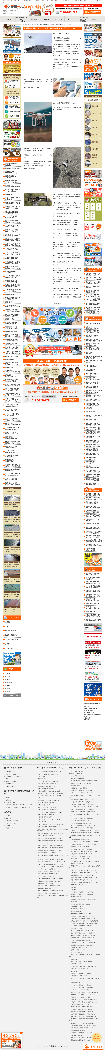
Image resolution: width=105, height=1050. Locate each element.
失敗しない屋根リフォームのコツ (92, 327)
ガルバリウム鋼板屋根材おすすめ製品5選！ (93, 299)
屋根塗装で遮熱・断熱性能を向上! (93, 466)
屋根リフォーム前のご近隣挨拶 (46, 788)
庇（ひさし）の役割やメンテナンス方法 (12, 446)
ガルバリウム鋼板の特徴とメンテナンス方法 (12, 419)
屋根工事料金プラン (43, 779)
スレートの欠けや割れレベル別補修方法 (92, 365)
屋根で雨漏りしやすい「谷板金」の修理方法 (11, 340)
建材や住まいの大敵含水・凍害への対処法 (11, 327)
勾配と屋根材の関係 (11, 331)
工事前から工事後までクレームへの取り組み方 (93, 507)
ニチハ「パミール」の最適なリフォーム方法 (82, 792)
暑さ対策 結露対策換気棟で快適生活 (11, 323)
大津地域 (7, 673)
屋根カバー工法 (96, 113)
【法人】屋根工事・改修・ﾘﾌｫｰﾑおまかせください (94, 615)
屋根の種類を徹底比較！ (90, 353)
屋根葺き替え (95, 106)
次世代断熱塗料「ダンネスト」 (90, 462)
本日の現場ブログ (10, 802)
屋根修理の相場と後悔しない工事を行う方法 (92, 331)
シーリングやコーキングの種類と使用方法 (12, 276)
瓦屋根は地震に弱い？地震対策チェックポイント (94, 445)
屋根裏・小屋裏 (10, 319)
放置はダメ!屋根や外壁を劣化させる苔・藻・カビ (12, 385)
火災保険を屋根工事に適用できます (47, 809)
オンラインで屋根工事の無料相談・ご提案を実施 (93, 494)
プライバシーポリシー (11, 639)
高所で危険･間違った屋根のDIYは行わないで (82, 938)
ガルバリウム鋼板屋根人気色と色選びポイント (93, 295)
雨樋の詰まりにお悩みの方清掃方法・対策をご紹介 (94, 591)
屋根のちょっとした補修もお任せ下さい (48, 786)
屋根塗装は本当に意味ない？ (10, 176)
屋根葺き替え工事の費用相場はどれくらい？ (93, 335)
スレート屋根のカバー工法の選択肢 (94, 361)
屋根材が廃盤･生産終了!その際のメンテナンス (12, 389)
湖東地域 (7, 685)
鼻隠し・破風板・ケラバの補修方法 (12, 198)
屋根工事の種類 (93, 100)
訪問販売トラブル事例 (92, 523)
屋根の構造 (8, 194)
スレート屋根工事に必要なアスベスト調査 (81, 925)
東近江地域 (8, 682)
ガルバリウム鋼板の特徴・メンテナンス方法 (82, 930)
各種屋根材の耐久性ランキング (79, 976)
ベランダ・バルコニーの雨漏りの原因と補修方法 (12, 244)
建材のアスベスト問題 (11, 356)
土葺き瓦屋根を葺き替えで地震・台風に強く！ (12, 258)
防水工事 (94, 135)
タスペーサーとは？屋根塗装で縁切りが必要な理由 (84, 870)
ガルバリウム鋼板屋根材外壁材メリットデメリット (94, 308)
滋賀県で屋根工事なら (11, 635)
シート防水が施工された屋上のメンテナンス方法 (12, 226)
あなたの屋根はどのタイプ (77, 776)
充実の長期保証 (10, 783)
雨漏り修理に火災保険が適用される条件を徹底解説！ (84, 1040)
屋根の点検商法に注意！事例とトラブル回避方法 (93, 528)
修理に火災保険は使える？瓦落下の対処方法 (94, 432)
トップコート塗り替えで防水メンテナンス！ (12, 479)
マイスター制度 (10, 786)
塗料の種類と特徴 (92, 637)
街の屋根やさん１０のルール (13, 776)
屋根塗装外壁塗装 (94, 156)
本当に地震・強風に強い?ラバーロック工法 (13, 290)
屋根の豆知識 (9, 367)
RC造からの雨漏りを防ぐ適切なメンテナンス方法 (12, 442)
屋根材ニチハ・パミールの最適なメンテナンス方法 (94, 391)
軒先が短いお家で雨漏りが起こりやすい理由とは (12, 347)
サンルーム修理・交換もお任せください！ (93, 578)
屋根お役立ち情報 (91, 419)
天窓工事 (94, 163)
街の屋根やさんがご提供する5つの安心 (21, 19)
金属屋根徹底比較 (75, 982)
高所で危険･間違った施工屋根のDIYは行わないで (12, 428)
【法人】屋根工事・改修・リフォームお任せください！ (52, 824)
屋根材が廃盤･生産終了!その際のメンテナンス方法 (84, 877)
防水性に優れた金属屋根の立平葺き (80, 990)
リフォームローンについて (45, 843)
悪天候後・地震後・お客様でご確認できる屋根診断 (84, 780)
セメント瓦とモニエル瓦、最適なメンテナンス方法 (84, 851)
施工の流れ (58, 19)
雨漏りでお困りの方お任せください (47, 783)
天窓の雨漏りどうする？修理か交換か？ (12, 456)
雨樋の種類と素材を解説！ (45, 888)
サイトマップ (9, 648)
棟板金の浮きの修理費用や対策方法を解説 (12, 190)
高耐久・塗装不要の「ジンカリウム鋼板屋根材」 (83, 933)
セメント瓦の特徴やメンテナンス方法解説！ (12, 249)
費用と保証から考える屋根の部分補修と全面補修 (50, 847)
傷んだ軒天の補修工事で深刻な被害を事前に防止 (12, 212)
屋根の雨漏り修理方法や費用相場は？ (12, 437)
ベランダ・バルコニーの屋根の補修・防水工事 (50, 812)
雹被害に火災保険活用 (76, 1035)
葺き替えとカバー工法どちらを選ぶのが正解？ (93, 348)
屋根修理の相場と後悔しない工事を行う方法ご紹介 (51, 833)
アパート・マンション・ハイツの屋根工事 (49, 819)
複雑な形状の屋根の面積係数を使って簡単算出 (12, 298)
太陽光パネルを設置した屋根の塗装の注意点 (93, 382)
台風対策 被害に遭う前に (44, 805)
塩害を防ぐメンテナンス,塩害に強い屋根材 (12, 380)
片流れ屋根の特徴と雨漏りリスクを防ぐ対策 (12, 306)
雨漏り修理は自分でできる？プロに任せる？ (12, 181)
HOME (25, 24)
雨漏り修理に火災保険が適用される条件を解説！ (93, 475)
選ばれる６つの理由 (11, 774)
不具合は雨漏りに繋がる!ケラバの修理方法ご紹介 (12, 203)
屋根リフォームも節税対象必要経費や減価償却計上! (94, 620)
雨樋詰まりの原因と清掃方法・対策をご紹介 (49, 881)
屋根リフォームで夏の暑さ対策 (46, 814)
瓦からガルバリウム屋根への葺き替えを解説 (93, 282)
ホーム (9, 19)
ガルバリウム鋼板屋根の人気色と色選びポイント (83, 825)
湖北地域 (7, 692)
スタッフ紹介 (9, 626)
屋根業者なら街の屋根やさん (13, 820)
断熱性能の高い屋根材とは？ (10, 460)
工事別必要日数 (90, 411)
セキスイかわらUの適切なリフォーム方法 (81, 790)
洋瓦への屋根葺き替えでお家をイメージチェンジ (12, 394)
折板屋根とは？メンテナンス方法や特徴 (93, 378)
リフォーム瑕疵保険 (11, 781)
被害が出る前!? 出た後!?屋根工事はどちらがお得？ (94, 515)
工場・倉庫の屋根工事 (92, 603)
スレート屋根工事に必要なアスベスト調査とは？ (12, 474)
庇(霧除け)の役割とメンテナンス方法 (11, 272)
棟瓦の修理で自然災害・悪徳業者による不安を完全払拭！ (85, 882)
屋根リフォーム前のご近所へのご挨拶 (92, 502)
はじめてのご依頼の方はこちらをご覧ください (50, 771)
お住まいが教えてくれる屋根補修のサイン (93, 344)
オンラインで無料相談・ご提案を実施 (48, 774)
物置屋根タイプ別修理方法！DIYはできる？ (92, 574)
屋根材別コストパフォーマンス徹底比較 (12, 371)
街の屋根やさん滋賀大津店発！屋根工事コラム (18, 807)
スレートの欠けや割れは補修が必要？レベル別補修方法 (85, 841)
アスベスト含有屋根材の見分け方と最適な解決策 (12, 352)
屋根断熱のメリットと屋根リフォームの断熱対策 (12, 465)
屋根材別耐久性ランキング (10, 375)
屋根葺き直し (95, 142)
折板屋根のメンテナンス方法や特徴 (80, 846)
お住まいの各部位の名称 (12, 168)
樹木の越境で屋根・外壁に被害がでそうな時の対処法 (94, 540)
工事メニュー (70, 19)
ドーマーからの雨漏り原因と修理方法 (11, 451)
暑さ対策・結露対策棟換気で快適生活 (80, 904)
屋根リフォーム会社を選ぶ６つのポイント (94, 416)
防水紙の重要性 (10, 359)
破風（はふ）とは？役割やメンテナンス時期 (12, 483)
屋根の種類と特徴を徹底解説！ (11, 164)
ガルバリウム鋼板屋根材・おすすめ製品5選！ (82, 809)
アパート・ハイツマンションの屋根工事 (92, 607)
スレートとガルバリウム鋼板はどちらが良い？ (93, 274)
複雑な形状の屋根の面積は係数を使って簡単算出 (83, 899)
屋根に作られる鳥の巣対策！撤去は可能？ (49, 886)
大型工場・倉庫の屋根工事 (45, 817)
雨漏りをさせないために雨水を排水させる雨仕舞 (12, 335)
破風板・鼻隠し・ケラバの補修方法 (80, 858)
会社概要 (95, 19)
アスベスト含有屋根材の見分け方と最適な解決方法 (84, 923)
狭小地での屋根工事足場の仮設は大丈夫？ (92, 404)
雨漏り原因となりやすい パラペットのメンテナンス (51, 861)
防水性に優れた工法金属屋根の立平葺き (11, 281)
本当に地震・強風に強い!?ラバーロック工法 (82, 1009)
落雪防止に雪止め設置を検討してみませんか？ (50, 871)
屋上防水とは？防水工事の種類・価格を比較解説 (12, 239)
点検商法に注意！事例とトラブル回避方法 (49, 791)
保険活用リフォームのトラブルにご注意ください (94, 545)
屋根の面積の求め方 (11, 294)
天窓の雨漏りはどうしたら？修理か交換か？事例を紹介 (85, 861)
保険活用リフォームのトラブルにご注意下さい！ (83, 994)
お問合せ (8, 644)
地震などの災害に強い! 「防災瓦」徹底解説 (93, 449)
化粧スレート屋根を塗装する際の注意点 (92, 387)
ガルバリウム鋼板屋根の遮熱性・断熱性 (93, 291)
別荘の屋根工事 (90, 611)
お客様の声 (46, 19)
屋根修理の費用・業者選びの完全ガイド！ (12, 172)
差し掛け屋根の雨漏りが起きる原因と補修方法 (12, 315)
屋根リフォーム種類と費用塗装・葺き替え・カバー (94, 357)
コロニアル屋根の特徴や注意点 (91, 370)
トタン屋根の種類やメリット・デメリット (92, 374)
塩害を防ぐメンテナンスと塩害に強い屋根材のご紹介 (84, 999)
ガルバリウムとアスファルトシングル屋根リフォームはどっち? (13, 399)
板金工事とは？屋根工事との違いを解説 (12, 186)
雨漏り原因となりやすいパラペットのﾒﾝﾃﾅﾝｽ (12, 230)
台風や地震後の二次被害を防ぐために (93, 437)
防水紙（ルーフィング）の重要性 (79, 968)
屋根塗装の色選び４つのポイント (91, 458)
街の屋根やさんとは (11, 771)
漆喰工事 (94, 120)
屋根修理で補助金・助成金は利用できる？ (92, 484)
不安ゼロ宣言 (9, 779)
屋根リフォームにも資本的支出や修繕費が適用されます (52, 845)
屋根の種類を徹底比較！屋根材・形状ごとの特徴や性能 (85, 832)
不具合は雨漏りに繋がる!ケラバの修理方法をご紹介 (84, 872)
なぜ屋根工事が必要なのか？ (93, 323)
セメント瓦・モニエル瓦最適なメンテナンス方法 (12, 253)
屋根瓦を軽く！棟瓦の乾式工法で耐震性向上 (92, 441)
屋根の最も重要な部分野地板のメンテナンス (11, 363)
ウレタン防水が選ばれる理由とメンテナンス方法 (12, 221)
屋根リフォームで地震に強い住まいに (48, 807)
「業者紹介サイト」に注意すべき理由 (92, 549)
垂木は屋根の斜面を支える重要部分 (47, 852)
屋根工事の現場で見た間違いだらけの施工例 (92, 454)
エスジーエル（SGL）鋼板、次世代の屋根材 (82, 987)
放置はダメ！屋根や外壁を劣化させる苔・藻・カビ (84, 1002)
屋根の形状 (8, 302)
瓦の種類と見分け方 (11, 344)
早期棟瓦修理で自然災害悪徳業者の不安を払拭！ (12, 262)
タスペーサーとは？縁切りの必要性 (11, 216)
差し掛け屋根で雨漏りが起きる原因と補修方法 (83, 1014)
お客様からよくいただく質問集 (79, 788)
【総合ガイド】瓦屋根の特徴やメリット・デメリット (84, 830)
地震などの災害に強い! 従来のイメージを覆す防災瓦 (84, 921)
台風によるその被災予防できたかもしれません (94, 424)
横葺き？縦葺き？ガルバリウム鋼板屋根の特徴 (94, 304)
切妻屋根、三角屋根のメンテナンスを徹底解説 (12, 310)
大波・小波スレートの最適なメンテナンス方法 (12, 267)
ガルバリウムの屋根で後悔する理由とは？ (11, 410)
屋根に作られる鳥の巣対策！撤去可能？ (93, 599)
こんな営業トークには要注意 (92, 520)
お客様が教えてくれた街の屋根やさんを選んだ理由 (19, 804)
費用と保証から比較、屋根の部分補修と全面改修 (94, 340)
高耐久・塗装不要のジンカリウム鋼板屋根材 (12, 423)
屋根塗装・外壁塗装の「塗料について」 (81, 783)
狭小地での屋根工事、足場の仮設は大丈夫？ (82, 802)
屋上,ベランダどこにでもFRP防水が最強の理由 (12, 235)
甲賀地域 (7, 679)
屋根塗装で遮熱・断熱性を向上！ (79, 909)
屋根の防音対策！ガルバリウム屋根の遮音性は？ (94, 312)
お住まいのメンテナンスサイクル (79, 959)
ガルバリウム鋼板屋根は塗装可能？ (93, 287)
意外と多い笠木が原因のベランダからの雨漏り (12, 207)
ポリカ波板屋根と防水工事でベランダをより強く (94, 586)
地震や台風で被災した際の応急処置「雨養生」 (12, 285)
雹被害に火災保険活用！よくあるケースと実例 (93, 479)
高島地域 (7, 688)
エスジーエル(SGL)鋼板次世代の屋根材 (12, 414)
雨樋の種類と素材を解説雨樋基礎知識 (12, 469)
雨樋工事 (94, 127)
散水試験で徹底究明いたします (46, 802)
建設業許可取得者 (10, 630)
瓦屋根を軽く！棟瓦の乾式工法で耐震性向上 (82, 916)
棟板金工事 (94, 149)
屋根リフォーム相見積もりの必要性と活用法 (49, 838)
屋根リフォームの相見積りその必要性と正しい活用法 (94, 498)
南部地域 (7, 676)
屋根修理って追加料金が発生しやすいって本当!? (93, 536)
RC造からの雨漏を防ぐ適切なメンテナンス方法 (83, 935)
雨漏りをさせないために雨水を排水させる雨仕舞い (84, 1016)
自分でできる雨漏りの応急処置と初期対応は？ (93, 471)
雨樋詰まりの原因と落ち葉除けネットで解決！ (94, 595)
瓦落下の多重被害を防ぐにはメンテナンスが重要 (93, 428)
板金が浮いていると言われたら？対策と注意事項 (94, 532)
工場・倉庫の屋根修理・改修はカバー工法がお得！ (94, 582)
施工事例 (34, 19)
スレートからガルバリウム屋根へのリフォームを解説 (94, 278)
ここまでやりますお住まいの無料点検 (82, 19)
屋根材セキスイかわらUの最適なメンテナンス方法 (93, 395)
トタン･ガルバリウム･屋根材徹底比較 (11, 405)
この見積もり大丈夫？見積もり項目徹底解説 (92, 511)
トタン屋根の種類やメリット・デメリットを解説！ (84, 844)
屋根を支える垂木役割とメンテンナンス (11, 433)
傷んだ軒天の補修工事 (76, 952)
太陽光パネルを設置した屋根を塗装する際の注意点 (51, 890)
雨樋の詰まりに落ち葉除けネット (46, 883)
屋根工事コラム (32, 24)
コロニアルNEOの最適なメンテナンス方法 (93, 400)
